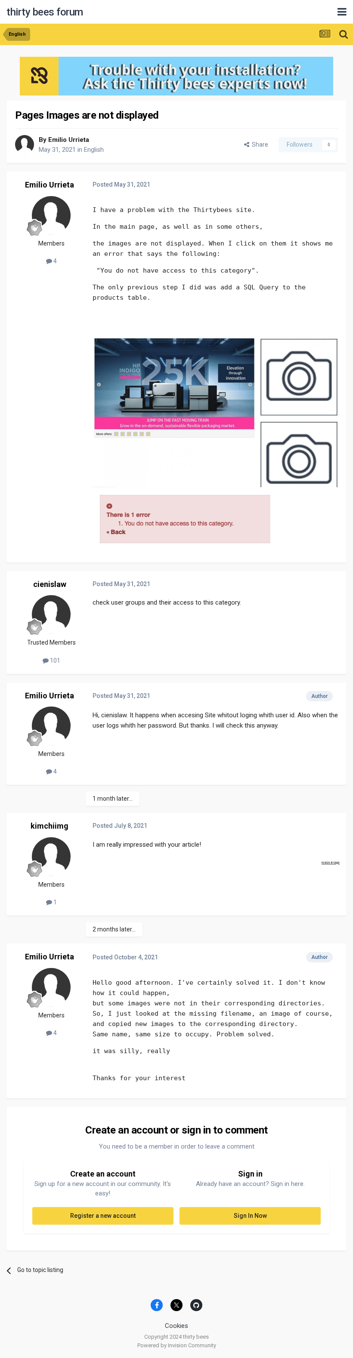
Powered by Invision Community (176, 1345)
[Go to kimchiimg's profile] (51, 856)
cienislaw (49, 584)
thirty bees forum (44, 12)
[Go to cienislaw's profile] (51, 614)
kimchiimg (49, 825)
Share (258, 144)
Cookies (176, 1326)
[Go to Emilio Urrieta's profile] (24, 144)
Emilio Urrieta (68, 140)
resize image (331, 862)
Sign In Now (250, 1215)
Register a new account (103, 1215)
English (94, 150)
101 (54, 660)
